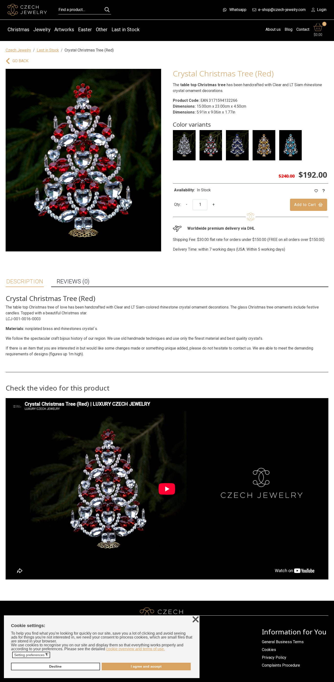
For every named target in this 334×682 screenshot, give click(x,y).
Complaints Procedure (281, 665)
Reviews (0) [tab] (73, 281)
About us (273, 29)
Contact (302, 29)
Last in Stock (125, 29)
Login (321, 9)
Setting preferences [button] (31, 655)
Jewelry (41, 29)
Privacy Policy (274, 657)
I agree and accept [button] (146, 666)
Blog (288, 29)
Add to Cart (305, 204)
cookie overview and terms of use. (135, 649)
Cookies (269, 649)
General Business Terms (283, 642)
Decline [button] (55, 666)
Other (102, 29)
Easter (85, 29)
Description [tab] (24, 281)
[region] (83, 160)
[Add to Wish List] (316, 191)
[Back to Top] (328, 677)
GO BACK (20, 61)
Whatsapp (237, 9)
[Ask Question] (323, 191)
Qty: (177, 204)
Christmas (18, 29)
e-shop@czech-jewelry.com (282, 9)
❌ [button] (195, 620)
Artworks (64, 29)
